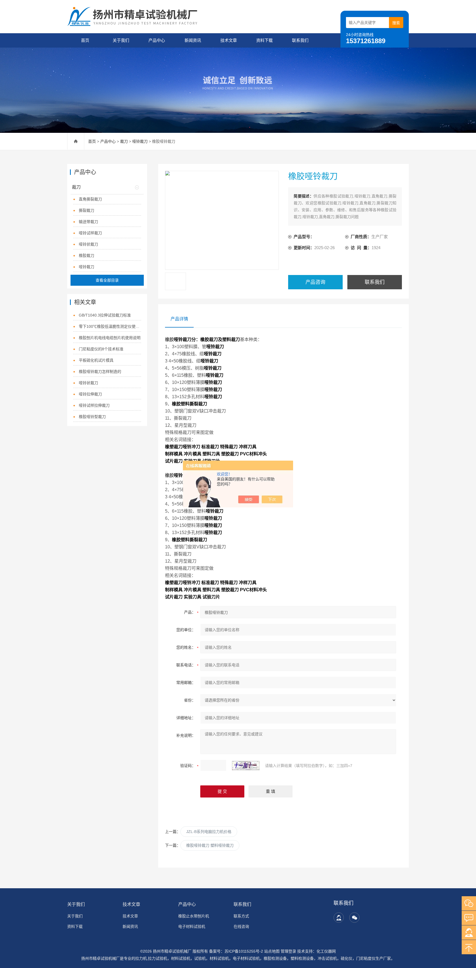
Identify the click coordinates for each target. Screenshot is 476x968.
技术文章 (228, 40)
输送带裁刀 (88, 221)
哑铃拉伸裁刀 (90, 394)
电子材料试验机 (191, 926)
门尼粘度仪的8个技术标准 (101, 349)
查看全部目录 (107, 280)
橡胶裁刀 (86, 255)
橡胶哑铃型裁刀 (92, 416)
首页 (85, 40)
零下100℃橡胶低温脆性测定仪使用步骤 (110, 326)
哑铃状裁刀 (88, 244)
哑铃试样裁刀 (90, 233)
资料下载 (264, 40)
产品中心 (156, 40)
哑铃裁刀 (140, 141)
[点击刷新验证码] (245, 765)
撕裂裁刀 (86, 210)
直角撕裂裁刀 (90, 199)
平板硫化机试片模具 (96, 360)
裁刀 (124, 141)
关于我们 (121, 40)
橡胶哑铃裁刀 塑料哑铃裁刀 (210, 845)
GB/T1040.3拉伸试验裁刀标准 (105, 315)
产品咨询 (315, 282)
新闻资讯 (193, 40)
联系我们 (300, 40)
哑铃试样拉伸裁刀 (94, 405)
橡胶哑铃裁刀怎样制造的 (100, 371)
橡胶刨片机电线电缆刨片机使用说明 (109, 338)
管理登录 (288, 951)
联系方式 (241, 916)
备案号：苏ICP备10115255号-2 (236, 951)
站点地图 (272, 951)
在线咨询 (241, 926)
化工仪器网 (326, 951)
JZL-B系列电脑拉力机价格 (208, 831)
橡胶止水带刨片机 (193, 916)
